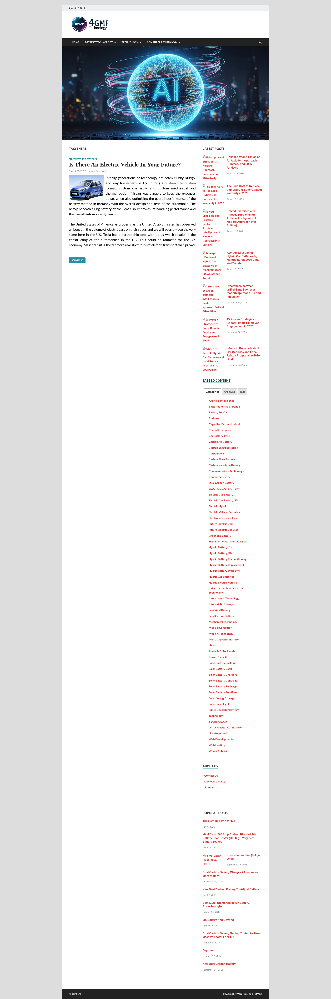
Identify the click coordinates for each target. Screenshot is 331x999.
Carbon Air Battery (220, 441)
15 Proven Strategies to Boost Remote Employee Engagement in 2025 (243, 323)
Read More (76, 259)
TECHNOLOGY (130, 42)
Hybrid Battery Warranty (224, 570)
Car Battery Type (219, 435)
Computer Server (219, 476)
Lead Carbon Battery (221, 616)
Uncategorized (218, 733)
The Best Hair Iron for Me (219, 821)
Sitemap (209, 787)
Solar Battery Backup (222, 662)
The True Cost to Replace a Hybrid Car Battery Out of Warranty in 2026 (244, 190)
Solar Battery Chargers (223, 674)
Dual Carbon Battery (221, 482)
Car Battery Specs (220, 430)
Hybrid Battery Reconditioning (227, 559)
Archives (229, 391)
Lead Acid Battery (220, 610)
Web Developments (221, 739)
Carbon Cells (216, 453)
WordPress (242, 993)
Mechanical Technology (223, 621)
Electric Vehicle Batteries (83, 159)
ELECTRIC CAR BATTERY (224, 488)
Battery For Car (218, 412)
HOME (75, 42)
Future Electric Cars (221, 523)
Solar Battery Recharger (224, 686)
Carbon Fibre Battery (222, 459)
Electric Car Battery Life (223, 500)
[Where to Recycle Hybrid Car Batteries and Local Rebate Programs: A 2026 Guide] (213, 348)
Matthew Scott (98, 171)
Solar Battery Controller (224, 680)
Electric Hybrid (218, 506)
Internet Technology (221, 604)
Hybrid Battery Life (221, 553)
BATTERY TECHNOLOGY (99, 42)
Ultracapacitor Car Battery (225, 727)
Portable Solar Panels (222, 651)
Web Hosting (217, 745)
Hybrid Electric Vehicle (223, 582)
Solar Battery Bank (220, 668)
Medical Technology (221, 633)
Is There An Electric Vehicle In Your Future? (125, 164)
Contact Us (211, 775)
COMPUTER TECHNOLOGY (162, 42)
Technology (216, 715)
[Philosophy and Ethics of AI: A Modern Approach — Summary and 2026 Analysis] (213, 157)
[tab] (212, 391)
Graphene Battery (220, 535)
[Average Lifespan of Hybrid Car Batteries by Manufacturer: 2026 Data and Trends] (213, 253)
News (212, 645)
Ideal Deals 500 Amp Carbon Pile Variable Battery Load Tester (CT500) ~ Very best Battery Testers (229, 838)
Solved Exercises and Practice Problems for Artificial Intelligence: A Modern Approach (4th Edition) (241, 218)
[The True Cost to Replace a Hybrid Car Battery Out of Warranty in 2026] (213, 186)
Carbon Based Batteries (223, 447)
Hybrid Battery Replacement (226, 564)
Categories (212, 391)
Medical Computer (220, 627)
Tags (242, 391)
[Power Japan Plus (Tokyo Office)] (213, 855)
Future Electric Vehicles (223, 529)
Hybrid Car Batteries (221, 576)
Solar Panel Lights (219, 704)
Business (214, 418)
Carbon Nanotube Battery (225, 465)
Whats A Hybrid (218, 750)
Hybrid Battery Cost (221, 547)
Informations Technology (224, 598)
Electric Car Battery (221, 494)
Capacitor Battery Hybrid (224, 424)
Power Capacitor (219, 657)
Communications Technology (226, 471)
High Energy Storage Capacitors (228, 541)
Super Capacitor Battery (224, 709)
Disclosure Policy (214, 781)
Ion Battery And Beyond (218, 919)
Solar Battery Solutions (223, 692)
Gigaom (208, 950)
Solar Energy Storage (222, 698)
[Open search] (260, 42)
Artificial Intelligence (221, 400)
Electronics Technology (223, 518)
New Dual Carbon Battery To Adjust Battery (231, 889)
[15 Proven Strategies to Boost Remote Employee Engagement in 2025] (213, 319)
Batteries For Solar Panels (224, 406)
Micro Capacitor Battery (224, 639)
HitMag (257, 993)
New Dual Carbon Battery (219, 963)
